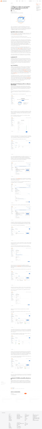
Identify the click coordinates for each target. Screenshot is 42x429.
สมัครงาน (10, 424)
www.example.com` (26, 71)
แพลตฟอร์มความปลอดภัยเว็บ (36, 420)
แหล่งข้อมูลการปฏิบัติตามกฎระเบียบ (20, 423)
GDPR (17, 425)
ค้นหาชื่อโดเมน (10, 420)
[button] (21, 102)
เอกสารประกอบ (26, 423)
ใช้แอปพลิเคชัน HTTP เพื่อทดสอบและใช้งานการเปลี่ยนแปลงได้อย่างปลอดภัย (38, 8)
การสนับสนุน (26, 418)
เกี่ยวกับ (9, 423)
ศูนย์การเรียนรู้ (26, 424)
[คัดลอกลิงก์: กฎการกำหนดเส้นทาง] (10, 65)
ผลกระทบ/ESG (18, 418)
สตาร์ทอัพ (10, 418)
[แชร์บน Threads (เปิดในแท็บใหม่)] (2, 384)
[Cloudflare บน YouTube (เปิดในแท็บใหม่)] (18, 388)
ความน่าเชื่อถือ (18, 424)
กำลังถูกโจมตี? (10, 419)
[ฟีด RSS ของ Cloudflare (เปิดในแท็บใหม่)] (15, 388)
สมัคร (25, 393)
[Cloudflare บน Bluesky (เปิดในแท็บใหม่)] (21, 388)
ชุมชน (25, 425)
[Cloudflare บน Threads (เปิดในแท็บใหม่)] (22, 388)
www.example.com (28, 77)
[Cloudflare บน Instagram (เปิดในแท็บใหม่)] (19, 388)
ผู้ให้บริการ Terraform (20, 48)
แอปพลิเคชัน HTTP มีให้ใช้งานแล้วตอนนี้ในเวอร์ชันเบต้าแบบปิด (38, 10)
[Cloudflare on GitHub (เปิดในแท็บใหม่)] (20, 388)
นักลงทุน (9, 425)
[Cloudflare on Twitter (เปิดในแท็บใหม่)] (16, 388)
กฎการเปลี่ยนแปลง (19, 178)
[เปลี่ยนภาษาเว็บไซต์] (33, 1)
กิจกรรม (25, 419)
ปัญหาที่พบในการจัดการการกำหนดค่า (38, 4)
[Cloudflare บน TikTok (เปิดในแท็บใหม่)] (23, 388)
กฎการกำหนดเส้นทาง (38, 6)
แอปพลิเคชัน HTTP (38, 5)
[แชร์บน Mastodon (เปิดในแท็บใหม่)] (1, 384)
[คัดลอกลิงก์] (3, 384)
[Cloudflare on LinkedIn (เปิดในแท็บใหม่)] (17, 388)
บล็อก (25, 420)
